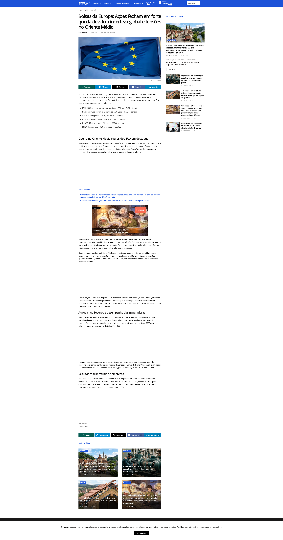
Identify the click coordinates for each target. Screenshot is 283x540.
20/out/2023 (95, 33)
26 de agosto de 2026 (189, 131)
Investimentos (138, 3)
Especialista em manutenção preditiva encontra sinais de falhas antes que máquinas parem (114, 200)
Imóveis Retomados (123, 3)
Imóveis (82, 482)
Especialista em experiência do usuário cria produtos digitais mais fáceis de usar (191, 125)
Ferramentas (107, 3)
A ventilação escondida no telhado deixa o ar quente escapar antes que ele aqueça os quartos (98, 501)
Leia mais (172, 69)
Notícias (96, 3)
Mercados (94, 10)
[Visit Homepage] (84, 3)
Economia (83, 451)
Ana (170, 56)
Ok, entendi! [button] (141, 533)
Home (80, 10)
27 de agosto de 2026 (88, 474)
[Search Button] (198, 3)
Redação (84, 33)
